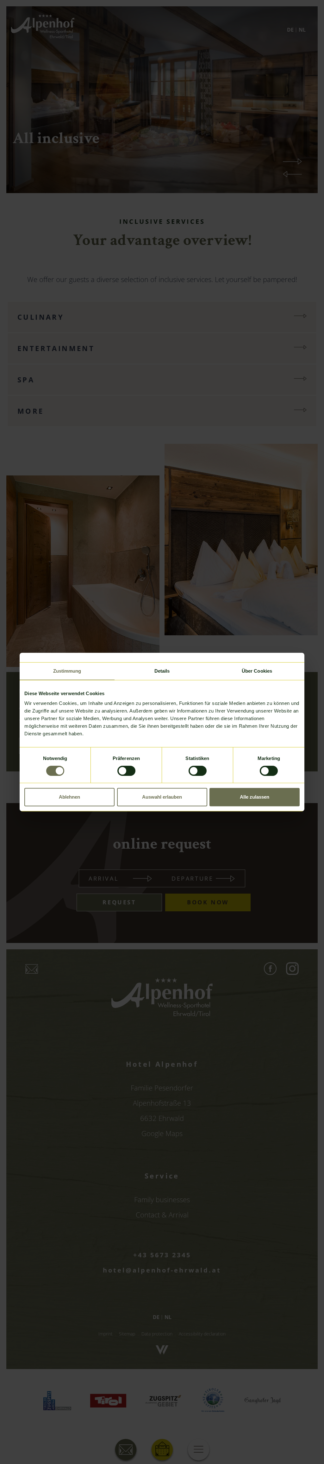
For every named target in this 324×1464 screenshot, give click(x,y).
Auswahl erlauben (162, 797)
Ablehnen (69, 797)
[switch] (126, 771)
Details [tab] (162, 671)
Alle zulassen (254, 797)
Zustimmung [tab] (67, 671)
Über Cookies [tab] (257, 671)
